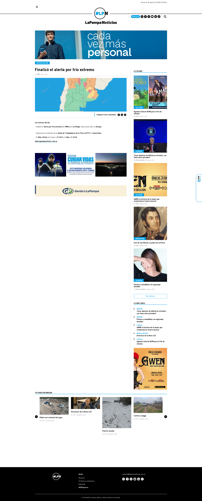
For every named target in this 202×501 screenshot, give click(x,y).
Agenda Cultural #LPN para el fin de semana (148, 112)
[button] (36, 412)
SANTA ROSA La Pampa (152, 8)
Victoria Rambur (140, 160)
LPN (38, 74)
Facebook (145, 16)
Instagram (142, 16)
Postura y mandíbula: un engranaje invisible (147, 285)
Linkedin (155, 16)
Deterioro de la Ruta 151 (146, 335)
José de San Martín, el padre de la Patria (149, 243)
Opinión (138, 151)
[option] (54, 409)
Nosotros (135, 16)
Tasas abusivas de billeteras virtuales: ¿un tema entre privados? (150, 156)
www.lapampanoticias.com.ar (46, 141)
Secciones (43, 7)
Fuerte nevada (108, 431)
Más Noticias (150, 296)
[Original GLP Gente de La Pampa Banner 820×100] (81, 196)
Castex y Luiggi (140, 415)
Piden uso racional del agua (51, 417)
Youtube (152, 16)
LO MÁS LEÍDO (139, 303)
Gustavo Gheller (140, 289)
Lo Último (138, 71)
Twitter (148, 16)
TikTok (159, 16)
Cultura (138, 107)
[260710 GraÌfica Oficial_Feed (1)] (150, 389)
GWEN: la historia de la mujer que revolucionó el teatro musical (146, 200)
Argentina (139, 239)
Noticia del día (42, 63)
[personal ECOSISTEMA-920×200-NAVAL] (101, 58)
